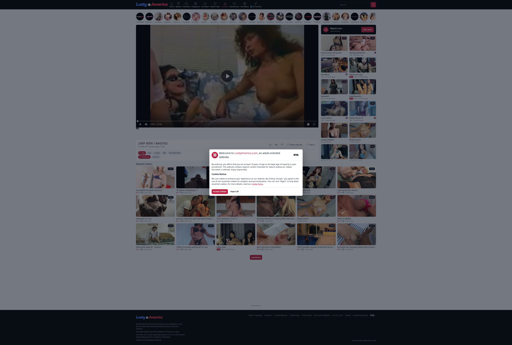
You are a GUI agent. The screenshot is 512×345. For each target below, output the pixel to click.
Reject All (234, 191)
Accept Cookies (219, 191)
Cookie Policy (257, 184)
